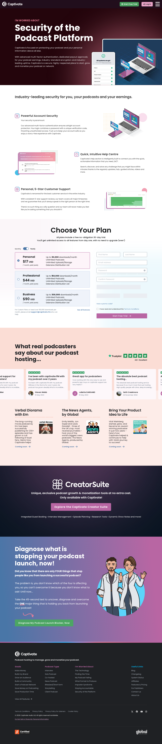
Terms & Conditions (131, 309)
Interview (49, 670)
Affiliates (135, 681)
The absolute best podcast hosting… (119, 378)
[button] (83, 310)
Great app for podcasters (74, 376)
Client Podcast (51, 691)
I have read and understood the (119, 309)
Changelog (136, 674)
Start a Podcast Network (25, 684)
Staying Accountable (84, 688)
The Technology (82, 670)
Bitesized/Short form (54, 684)
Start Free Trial (130, 4)
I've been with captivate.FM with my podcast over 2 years (34, 378)
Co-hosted (49, 677)
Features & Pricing (139, 684)
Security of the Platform (85, 691)
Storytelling (50, 688)
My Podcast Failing (83, 677)
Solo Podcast (50, 674)
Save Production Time (24, 691)
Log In (148, 4)
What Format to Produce (85, 681)
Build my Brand (21, 674)
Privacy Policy (37, 711)
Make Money (20, 670)
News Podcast (51, 681)
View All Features (22, 699)
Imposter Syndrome (83, 684)
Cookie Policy (73, 711)
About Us (135, 695)
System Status (137, 677)
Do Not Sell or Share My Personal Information (32, 719)
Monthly (18, 249)
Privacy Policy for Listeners (55, 711)
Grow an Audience (23, 677)
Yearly (32, 249)
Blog (133, 670)
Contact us (136, 691)
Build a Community (23, 681)
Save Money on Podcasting (26, 688)
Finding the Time (82, 674)
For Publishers (137, 688)
